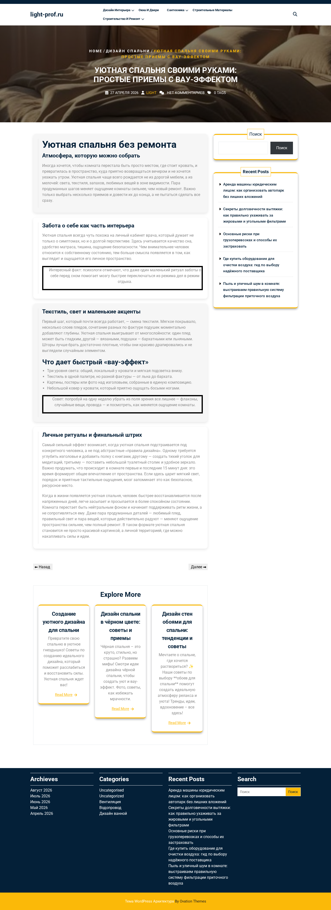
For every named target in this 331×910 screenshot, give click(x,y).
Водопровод (110, 807)
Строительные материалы (212, 10)
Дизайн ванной (113, 813)
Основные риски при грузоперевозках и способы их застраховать (250, 240)
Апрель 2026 (41, 813)
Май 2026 (39, 807)
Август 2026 (41, 790)
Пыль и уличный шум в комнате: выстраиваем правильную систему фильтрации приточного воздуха (253, 289)
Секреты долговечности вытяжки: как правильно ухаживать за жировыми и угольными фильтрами (254, 215)
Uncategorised (111, 790)
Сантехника (175, 10)
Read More (63, 694)
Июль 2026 (40, 796)
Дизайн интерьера (116, 10)
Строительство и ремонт (121, 19)
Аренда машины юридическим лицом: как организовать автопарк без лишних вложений (253, 190)
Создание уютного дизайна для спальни (64, 622)
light (151, 93)
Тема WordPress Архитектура (165, 901)
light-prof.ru (46, 14)
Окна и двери (149, 10)
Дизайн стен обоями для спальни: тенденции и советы (177, 630)
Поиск (255, 134)
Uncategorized (111, 796)
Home (95, 51)
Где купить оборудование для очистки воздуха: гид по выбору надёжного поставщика (251, 265)
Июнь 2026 (40, 802)
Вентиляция (110, 802)
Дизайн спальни (128, 51)
